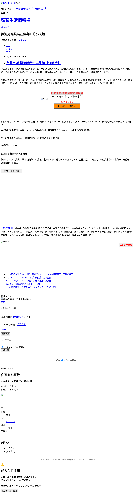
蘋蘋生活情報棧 (15, 20)
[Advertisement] (45, 195)
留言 (21, 317)
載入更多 (5, 334)
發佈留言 (5, 350)
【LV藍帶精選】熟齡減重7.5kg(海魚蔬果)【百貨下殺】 (31, 287)
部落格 (9, 49)
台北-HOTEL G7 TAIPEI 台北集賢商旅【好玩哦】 (29, 277)
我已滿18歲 (6, 491)
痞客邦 (16, 317)
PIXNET (47, 460)
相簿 (8, 46)
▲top (3, 329)
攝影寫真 (21, 324)
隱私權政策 (81, 460)
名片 (8, 52)
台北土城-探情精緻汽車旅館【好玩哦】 (33, 63)
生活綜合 (22, 40)
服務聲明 (91, 460)
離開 (15, 491)
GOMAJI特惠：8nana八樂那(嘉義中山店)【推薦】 (29, 281)
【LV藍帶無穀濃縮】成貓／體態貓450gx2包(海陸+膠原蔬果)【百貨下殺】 (40, 274)
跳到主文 (5, 27)
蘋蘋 (3, 302)
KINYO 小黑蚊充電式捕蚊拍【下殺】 (23, 284)
